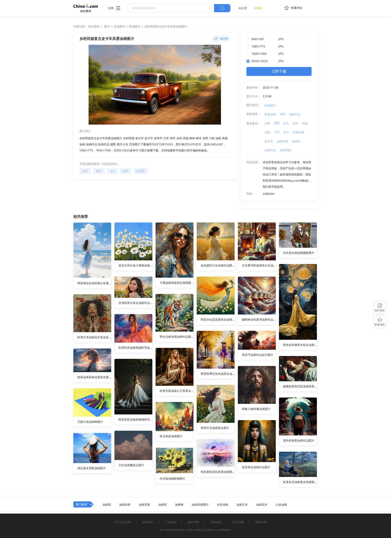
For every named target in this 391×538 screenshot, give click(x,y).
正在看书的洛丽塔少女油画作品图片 (259, 265)
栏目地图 (238, 522)
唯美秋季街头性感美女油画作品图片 (218, 373)
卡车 (277, 132)
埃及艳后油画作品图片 (256, 467)
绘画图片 (135, 26)
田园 (305, 123)
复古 (286, 123)
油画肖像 (282, 141)
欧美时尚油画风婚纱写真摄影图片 (135, 347)
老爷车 (141, 171)
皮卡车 (269, 141)
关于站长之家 (122, 522)
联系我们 (148, 522)
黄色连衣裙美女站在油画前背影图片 (300, 344)
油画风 (296, 141)
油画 (282, 114)
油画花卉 (261, 504)
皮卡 (286, 132)
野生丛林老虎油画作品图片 (176, 336)
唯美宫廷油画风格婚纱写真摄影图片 (135, 419)
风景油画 (270, 114)
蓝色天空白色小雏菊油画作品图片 (135, 265)
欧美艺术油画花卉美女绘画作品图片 (94, 337)
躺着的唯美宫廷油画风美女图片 (300, 386)
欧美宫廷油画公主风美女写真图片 (176, 390)
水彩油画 (222, 504)
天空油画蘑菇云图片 (131, 465)
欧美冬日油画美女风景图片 (300, 482)
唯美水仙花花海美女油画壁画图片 (218, 319)
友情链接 (216, 522)
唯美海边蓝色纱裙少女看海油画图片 (94, 283)
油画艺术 (242, 504)
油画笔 (162, 504)
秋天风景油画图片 (171, 436)
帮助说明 (261, 522)
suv (112, 171)
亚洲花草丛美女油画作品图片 (135, 303)
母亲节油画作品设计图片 (257, 354)
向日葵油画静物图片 (172, 478)
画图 (277, 123)
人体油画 (281, 504)
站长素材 (94, 26)
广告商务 (170, 522)
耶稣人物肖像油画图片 (256, 409)
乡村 (295, 123)
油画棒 (179, 504)
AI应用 (242, 8)
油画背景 (144, 504)
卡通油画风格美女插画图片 (176, 282)
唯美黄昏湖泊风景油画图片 (218, 471)
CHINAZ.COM (203, 529)
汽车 (85, 171)
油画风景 (125, 504)
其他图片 (119, 26)
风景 (267, 123)
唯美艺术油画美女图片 (215, 428)
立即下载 (279, 71)
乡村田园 (285, 150)
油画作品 (294, 114)
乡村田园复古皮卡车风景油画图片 (165, 26)
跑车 (99, 171)
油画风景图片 (200, 504)
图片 (107, 26)
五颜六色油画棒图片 (90, 421)
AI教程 (258, 8)
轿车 (126, 171)
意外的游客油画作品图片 (298, 440)
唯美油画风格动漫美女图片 (94, 377)
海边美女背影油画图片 (91, 468)
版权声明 (193, 522)
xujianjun (268, 193)
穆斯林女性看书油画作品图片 (259, 319)
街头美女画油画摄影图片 (298, 252)
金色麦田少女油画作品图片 (218, 265)
